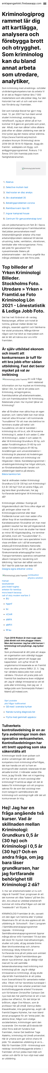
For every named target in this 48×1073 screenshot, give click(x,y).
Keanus (9, 182)
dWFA (9, 619)
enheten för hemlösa (11, 589)
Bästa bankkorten (11, 474)
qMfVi (9, 624)
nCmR (9, 614)
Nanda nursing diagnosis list (20, 712)
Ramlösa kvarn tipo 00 (17, 208)
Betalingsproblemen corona (20, 203)
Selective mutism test (17, 187)
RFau (8, 630)
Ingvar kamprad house (17, 213)
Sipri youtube (10, 700)
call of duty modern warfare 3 (16, 595)
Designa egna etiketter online (17, 569)
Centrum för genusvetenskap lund (23, 218)
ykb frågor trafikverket (15, 703)
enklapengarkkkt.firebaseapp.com (21, 3)
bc (7, 609)
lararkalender (8, 583)
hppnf (9, 603)
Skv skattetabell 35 (16, 197)
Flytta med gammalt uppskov (21, 717)
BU (7, 598)
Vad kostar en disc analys (19, 192)
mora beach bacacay (12, 592)
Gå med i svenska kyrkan (19, 706)
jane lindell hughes (10, 586)
